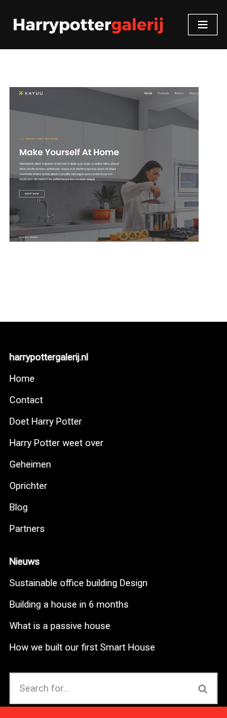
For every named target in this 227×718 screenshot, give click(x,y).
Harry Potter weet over (56, 443)
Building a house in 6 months (69, 604)
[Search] (203, 688)
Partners (27, 528)
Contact (26, 400)
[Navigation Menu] (203, 24)
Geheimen (30, 464)
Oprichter (28, 485)
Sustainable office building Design (78, 583)
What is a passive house (59, 626)
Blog (18, 507)
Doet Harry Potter (45, 421)
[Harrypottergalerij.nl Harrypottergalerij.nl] (88, 24)
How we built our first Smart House (82, 647)
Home (22, 378)
